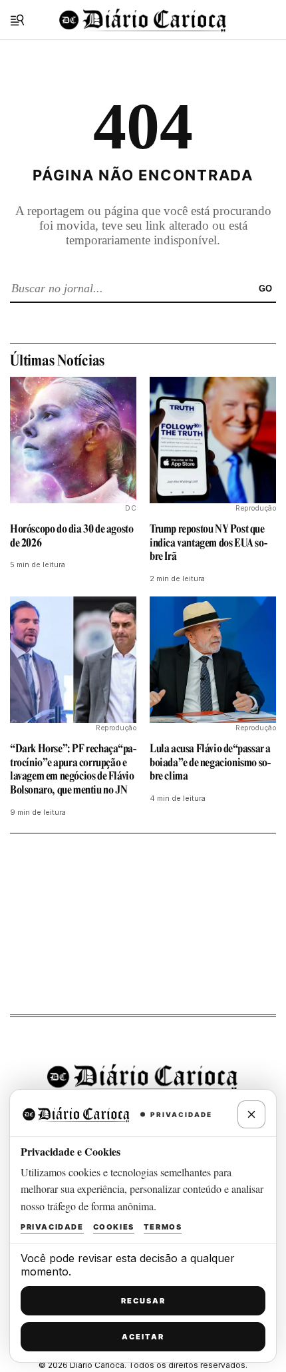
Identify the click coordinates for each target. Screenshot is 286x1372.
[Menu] (17, 20)
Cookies (113, 1227)
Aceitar (143, 1336)
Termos (163, 1227)
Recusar (143, 1300)
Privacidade (52, 1227)
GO (265, 289)
